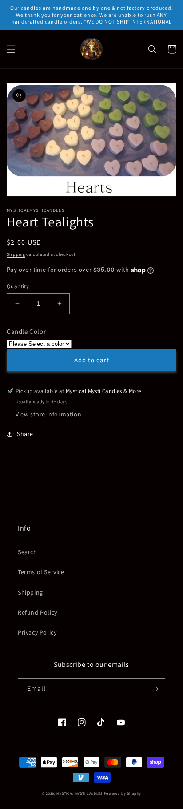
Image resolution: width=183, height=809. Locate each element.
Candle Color (26, 331)
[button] (11, 49)
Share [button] (25, 434)
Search (27, 552)
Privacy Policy (37, 632)
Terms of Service (41, 572)
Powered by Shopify (123, 793)
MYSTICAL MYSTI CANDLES (79, 793)
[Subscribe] (155, 688)
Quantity (18, 286)
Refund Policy (37, 612)
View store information (48, 414)
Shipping (16, 254)
